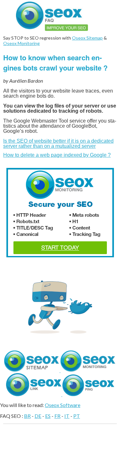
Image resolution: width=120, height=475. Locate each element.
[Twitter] (60, 331)
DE (38, 416)
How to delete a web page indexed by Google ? (57, 155)
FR (57, 416)
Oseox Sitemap (87, 38)
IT (66, 416)
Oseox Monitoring (21, 43)
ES (48, 416)
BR (27, 416)
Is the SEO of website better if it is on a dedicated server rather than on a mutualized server (58, 143)
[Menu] (110, 9)
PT (76, 416)
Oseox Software (62, 405)
